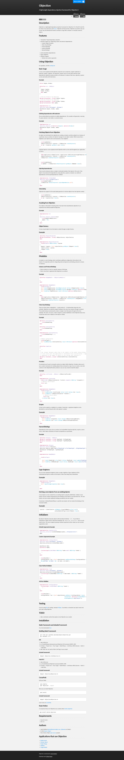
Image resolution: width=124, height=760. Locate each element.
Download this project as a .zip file (82, 15)
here (50, 628)
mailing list (52, 65)
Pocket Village (43, 744)
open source (53, 732)
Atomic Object (47, 731)
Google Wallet (43, 747)
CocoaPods (48, 702)
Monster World (44, 742)
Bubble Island (43, 740)
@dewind (63, 729)
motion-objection (68, 708)
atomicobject (54, 753)
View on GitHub (77, 1)
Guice (55, 28)
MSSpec (60, 607)
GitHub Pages (49, 756)
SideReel (42, 745)
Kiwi (47, 607)
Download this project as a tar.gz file (76, 15)
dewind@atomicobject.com (54, 729)
